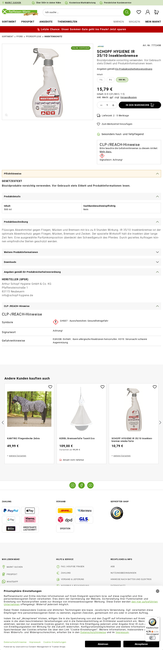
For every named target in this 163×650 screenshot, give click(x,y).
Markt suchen (15, 567)
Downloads (10, 262)
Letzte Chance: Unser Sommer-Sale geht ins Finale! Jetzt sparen (83, 29)
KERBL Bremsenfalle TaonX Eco (77, 438)
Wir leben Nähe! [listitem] (11, 559)
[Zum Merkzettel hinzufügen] (50, 386)
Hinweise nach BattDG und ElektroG (131, 579)
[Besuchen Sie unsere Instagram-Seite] (72, 485)
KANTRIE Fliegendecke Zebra (23, 438)
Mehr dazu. (106, 151)
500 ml (122, 80)
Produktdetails (12, 196)
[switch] (152, 638)
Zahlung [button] (6, 501)
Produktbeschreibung (16, 222)
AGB (113, 566)
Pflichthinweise (12, 173)
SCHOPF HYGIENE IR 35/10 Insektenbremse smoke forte (132, 440)
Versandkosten (128, 97)
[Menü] (158, 618)
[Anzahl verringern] (101, 105)
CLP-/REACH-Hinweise (16, 306)
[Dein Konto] (147, 12)
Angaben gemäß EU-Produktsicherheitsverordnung (32, 272)
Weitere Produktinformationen (21, 252)
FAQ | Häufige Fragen (72, 566)
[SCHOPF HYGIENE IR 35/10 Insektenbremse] (47, 82)
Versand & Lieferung (72, 579)
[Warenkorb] (156, 12)
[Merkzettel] (138, 12)
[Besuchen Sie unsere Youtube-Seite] (90, 485)
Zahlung (66, 573)
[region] (47, 82)
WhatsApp (12, 582)
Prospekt (12, 574)
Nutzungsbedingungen (123, 573)
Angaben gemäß (124, 69)
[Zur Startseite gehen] (20, 12)
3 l (110, 80)
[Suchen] (127, 12)
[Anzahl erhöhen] (113, 105)
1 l (101, 80)
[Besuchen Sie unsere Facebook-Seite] (81, 485)
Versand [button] (61, 501)
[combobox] (86, 12)
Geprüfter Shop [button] (120, 501)
